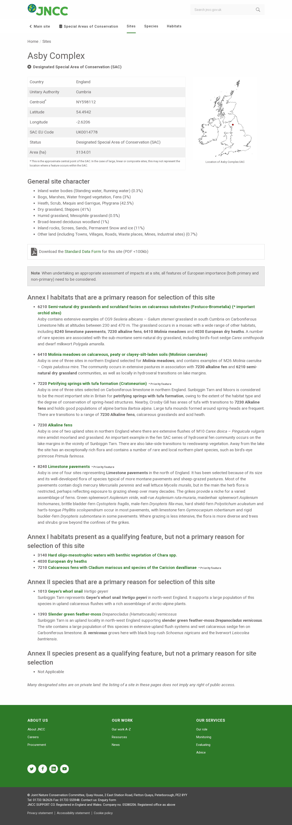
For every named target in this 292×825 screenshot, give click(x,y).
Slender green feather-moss (74, 614)
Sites (131, 26)
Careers (33, 737)
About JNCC (36, 729)
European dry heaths (67, 561)
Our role (201, 729)
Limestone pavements (69, 466)
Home (32, 41)
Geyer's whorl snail (65, 591)
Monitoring (203, 737)
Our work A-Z (121, 729)
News (116, 745)
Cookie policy (103, 813)
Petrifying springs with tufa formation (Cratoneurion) (97, 383)
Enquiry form (107, 800)
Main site (41, 26)
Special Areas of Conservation (90, 26)
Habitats (174, 26)
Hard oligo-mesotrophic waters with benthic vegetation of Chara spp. (112, 555)
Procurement (37, 745)
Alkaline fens (60, 425)
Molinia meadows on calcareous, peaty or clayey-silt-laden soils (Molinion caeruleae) (127, 354)
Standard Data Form (83, 251)
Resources (119, 737)
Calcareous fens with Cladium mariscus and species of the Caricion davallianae (122, 567)
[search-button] (258, 9)
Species (151, 26)
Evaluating (203, 745)
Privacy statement (40, 813)
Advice (201, 752)
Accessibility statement (73, 813)
